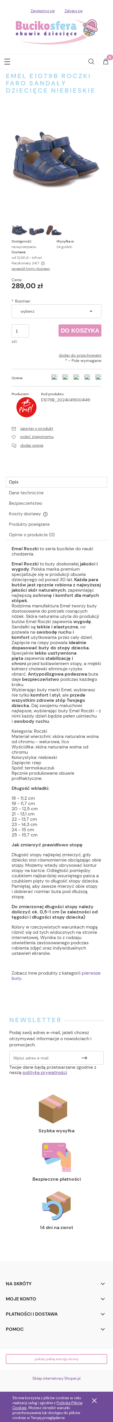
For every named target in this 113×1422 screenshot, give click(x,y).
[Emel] (26, 406)
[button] (7, 61)
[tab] (56, 482)
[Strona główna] (56, 31)
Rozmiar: (21, 301)
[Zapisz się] (84, 1057)
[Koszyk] (106, 63)
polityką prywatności (45, 1072)
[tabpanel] (56, 769)
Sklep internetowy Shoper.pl (56, 1378)
